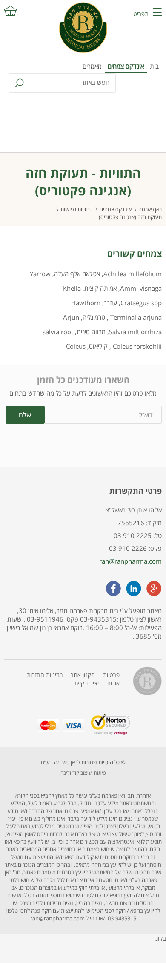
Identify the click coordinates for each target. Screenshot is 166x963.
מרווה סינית (91, 331)
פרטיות (111, 675)
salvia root (58, 331)
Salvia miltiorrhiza (135, 331)
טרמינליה (94, 317)
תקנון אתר (83, 675)
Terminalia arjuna (135, 317)
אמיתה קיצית (100, 288)
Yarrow (40, 273)
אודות (113, 683)
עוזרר (110, 302)
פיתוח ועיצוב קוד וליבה (83, 772)
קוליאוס (98, 346)
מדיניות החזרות (45, 675)
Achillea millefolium (132, 273)
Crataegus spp (141, 302)
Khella (72, 288)
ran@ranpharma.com (130, 561)
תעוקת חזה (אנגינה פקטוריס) (130, 217)
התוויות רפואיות (76, 209)
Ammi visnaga (141, 288)
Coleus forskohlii (136, 346)
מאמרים (92, 66)
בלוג (160, 938)
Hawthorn (85, 302)
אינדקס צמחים (126, 66)
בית (154, 66)
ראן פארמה (150, 209)
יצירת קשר (86, 683)
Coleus (76, 346)
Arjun (71, 317)
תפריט (141, 14)
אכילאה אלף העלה (77, 273)
